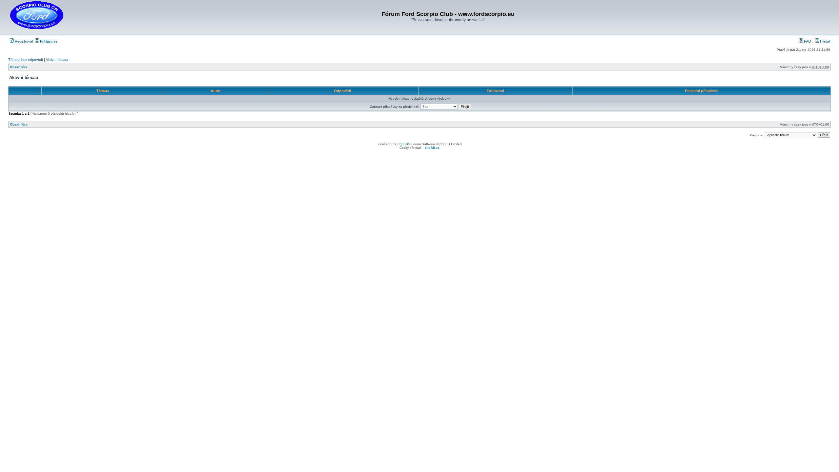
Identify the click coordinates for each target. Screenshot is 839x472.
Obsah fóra (19, 67)
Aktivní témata (57, 60)
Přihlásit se (48, 41)
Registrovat (23, 41)
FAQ (807, 41)
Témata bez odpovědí (25, 60)
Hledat (824, 41)
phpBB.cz (432, 147)
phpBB (403, 144)
